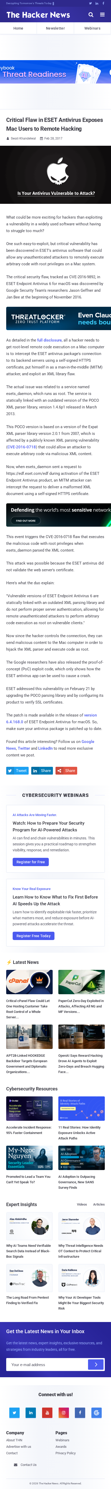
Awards (61, 1447)
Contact (12, 1453)
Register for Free (31, 862)
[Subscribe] (96, 1364)
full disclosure (49, 340)
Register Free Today (34, 936)
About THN (14, 1440)
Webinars (92, 28)
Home (18, 28)
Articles (99, 1204)
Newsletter (55, 28)
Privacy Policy (66, 1453)
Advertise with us (18, 1447)
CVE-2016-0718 (21, 447)
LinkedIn (45, 748)
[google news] (96, 1413)
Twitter (24, 748)
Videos (82, 1204)
